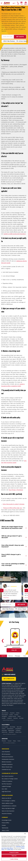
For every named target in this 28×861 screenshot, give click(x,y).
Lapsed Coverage (6, 786)
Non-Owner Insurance (7, 776)
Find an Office (5, 822)
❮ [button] (2, 641)
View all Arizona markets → (9, 742)
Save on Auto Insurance (8, 811)
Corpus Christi (12, 716)
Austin (11, 714)
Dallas (17, 712)
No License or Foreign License (10, 778)
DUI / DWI (4, 789)
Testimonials (5, 827)
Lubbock (9, 718)
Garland (15, 718)
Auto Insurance (6, 751)
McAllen (21, 718)
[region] (14, 846)
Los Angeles (5, 726)
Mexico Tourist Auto (7, 767)
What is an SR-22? (6, 798)
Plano (19, 716)
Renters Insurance (6, 761)
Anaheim (18, 730)
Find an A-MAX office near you (12, 508)
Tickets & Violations (7, 781)
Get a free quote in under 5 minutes (13, 504)
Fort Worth (5, 714)
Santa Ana (4, 732)
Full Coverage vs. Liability (8, 800)
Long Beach (18, 728)
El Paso (16, 714)
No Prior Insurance (6, 783)
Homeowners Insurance (8, 759)
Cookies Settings (14, 859)
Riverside (4, 730)
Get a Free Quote (9, 678)
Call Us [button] (14, 650)
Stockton (11, 732)
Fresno (3, 728)
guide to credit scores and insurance (15, 233)
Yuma (18, 740)
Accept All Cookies (14, 852)
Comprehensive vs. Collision (9, 805)
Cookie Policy (10, 849)
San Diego (12, 726)
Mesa (14, 740)
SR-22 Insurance (6, 754)
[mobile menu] (1, 3)
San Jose (19, 726)
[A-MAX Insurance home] (7, 669)
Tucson (9, 740)
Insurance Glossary (7, 813)
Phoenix (4, 740)
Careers (4, 825)
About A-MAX (5, 830)
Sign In (25, 4)
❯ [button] (25, 641)
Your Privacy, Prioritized (16, 489)
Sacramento (10, 728)
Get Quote (20, 36)
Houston (12, 712)
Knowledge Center (6, 820)
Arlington (4, 716)
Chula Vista (18, 732)
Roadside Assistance (7, 764)
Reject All (14, 855)
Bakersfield (11, 730)
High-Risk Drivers (6, 791)
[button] (1, 590)
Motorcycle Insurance (7, 756)
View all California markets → (10, 734)
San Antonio (5, 712)
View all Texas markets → (9, 720)
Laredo (3, 718)
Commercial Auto (6, 769)
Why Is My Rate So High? (8, 808)
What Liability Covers (7, 803)
